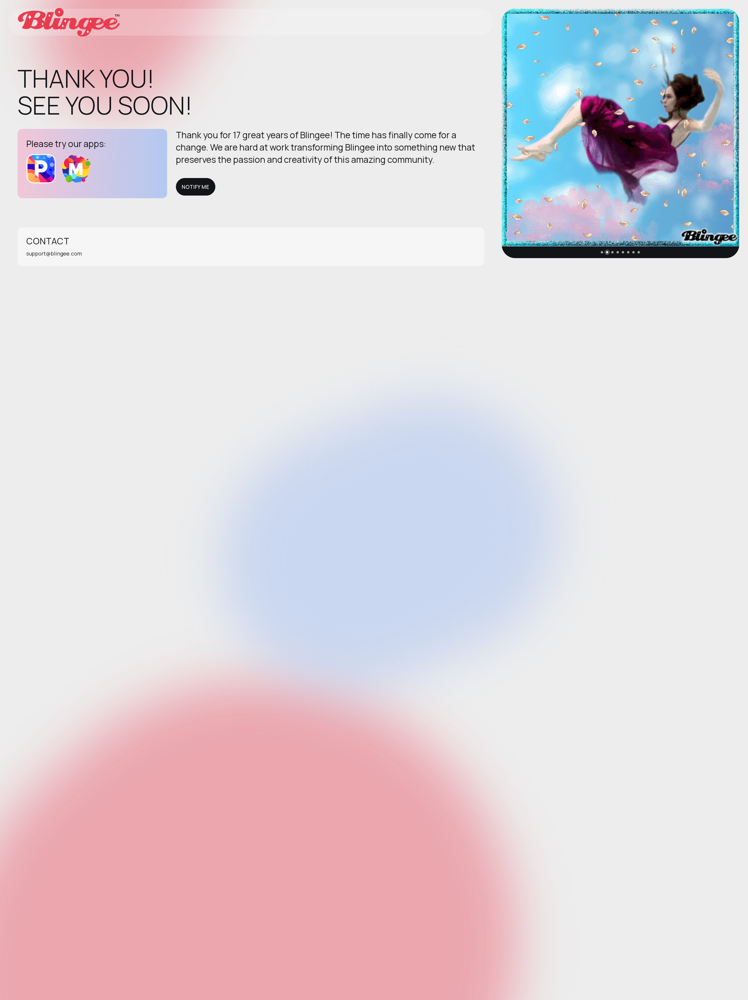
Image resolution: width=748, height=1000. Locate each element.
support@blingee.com (54, 253)
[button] (602, 252)
